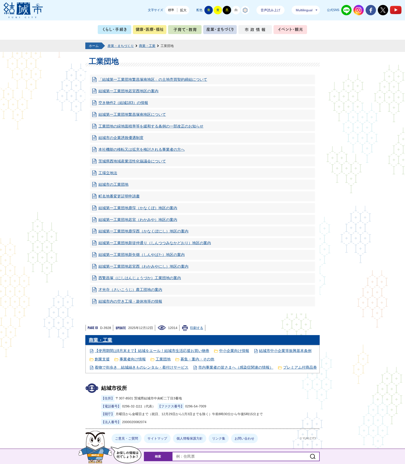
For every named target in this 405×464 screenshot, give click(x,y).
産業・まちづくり (220, 30)
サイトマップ (157, 438)
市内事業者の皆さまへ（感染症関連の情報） (235, 367)
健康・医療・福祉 (149, 30)
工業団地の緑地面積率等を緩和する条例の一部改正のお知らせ (150, 126)
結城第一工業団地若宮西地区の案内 (128, 91)
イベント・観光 (290, 30)
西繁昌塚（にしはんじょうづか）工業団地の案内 (139, 278)
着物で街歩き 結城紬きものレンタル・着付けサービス (141, 367)
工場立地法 (107, 173)
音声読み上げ (270, 10)
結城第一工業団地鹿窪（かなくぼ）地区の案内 (137, 208)
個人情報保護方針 (189, 438)
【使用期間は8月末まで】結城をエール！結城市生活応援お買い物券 (152, 351)
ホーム (94, 46)
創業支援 (102, 359)
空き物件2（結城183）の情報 (123, 103)
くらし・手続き (114, 30)
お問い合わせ (244, 438)
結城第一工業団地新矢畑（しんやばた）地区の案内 (141, 255)
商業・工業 (147, 46)
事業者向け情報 (133, 359)
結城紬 (245, 10)
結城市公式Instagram (358, 10)
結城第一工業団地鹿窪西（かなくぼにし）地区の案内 (143, 231)
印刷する (196, 328)
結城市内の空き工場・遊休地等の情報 (130, 301)
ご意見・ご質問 (126, 438)
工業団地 (163, 359)
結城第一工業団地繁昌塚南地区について (132, 114)
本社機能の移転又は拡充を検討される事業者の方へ (141, 149)
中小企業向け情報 (234, 351)
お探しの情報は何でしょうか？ (126, 454)
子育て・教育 (185, 30)
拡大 (183, 10)
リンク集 (218, 438)
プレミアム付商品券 (300, 367)
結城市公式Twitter (383, 10)
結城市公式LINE (346, 10)
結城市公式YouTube (395, 10)
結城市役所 (114, 388)
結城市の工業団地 (113, 184)
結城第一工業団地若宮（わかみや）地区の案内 (137, 220)
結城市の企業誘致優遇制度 (120, 138)
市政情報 (255, 30)
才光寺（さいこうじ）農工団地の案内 (130, 290)
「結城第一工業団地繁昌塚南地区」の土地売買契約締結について (152, 79)
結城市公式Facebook (371, 10)
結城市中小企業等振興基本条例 (285, 351)
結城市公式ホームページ (23, 10)
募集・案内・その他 (197, 359)
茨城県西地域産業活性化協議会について (132, 161)
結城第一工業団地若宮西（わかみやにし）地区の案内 (143, 266)
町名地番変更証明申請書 (119, 196)
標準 (171, 10)
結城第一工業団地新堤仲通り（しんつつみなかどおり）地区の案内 (154, 243)
